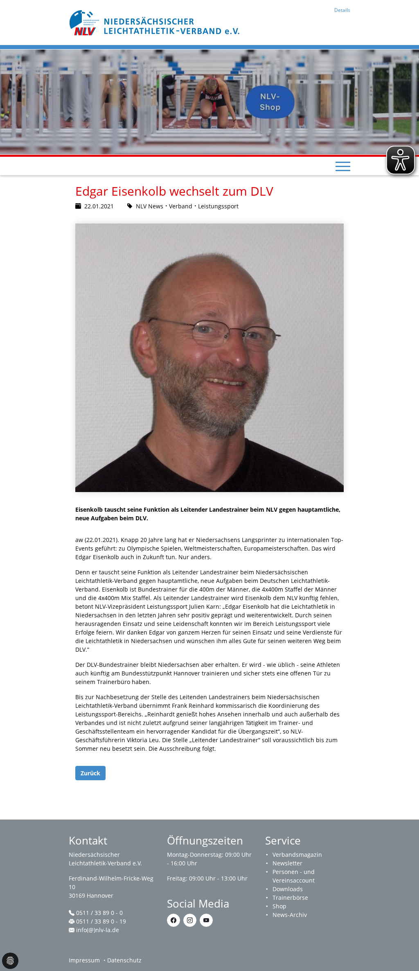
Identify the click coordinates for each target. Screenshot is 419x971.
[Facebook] (173, 920)
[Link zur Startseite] (155, 22)
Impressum (84, 960)
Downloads (288, 889)
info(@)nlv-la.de (97, 930)
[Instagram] (189, 920)
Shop (279, 906)
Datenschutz (124, 960)
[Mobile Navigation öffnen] (343, 166)
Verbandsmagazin (297, 854)
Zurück (90, 773)
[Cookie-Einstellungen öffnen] (10, 961)
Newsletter (287, 863)
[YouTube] (206, 920)
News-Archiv (290, 915)
